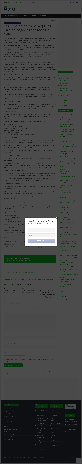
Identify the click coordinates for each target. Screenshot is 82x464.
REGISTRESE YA (41, 241)
